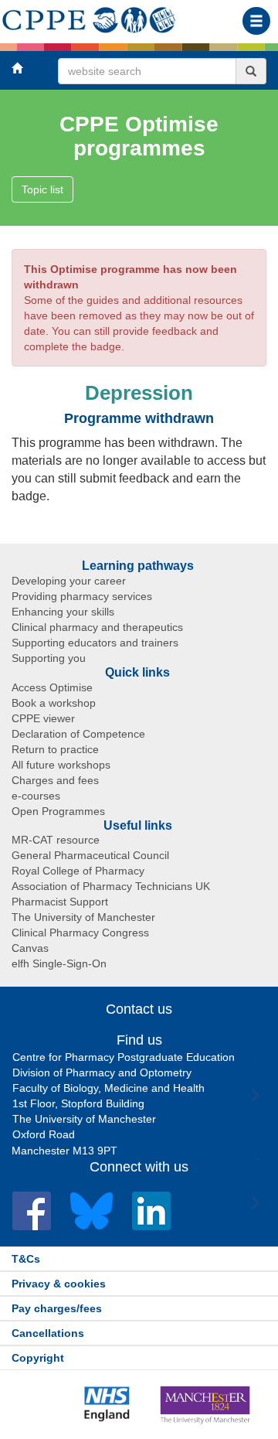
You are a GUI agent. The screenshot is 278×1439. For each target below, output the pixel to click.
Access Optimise (52, 687)
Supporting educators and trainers (95, 642)
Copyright (38, 1358)
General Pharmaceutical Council (90, 855)
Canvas (30, 948)
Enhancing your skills (63, 611)
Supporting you (49, 658)
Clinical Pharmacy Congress (80, 932)
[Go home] (89, 17)
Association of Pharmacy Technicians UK (111, 886)
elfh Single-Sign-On (59, 963)
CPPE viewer (43, 718)
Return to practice (55, 749)
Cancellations (48, 1333)
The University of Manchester (83, 917)
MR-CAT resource (56, 840)
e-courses (36, 795)
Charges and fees (55, 780)
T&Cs (26, 1259)
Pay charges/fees (57, 1308)
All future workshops (61, 765)
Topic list (42, 189)
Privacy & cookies (59, 1283)
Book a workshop (54, 703)
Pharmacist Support (60, 901)
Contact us (139, 1009)
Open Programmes (58, 811)
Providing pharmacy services (82, 596)
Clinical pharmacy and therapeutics (97, 627)
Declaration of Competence (78, 734)
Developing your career (69, 581)
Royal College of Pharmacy (78, 870)
